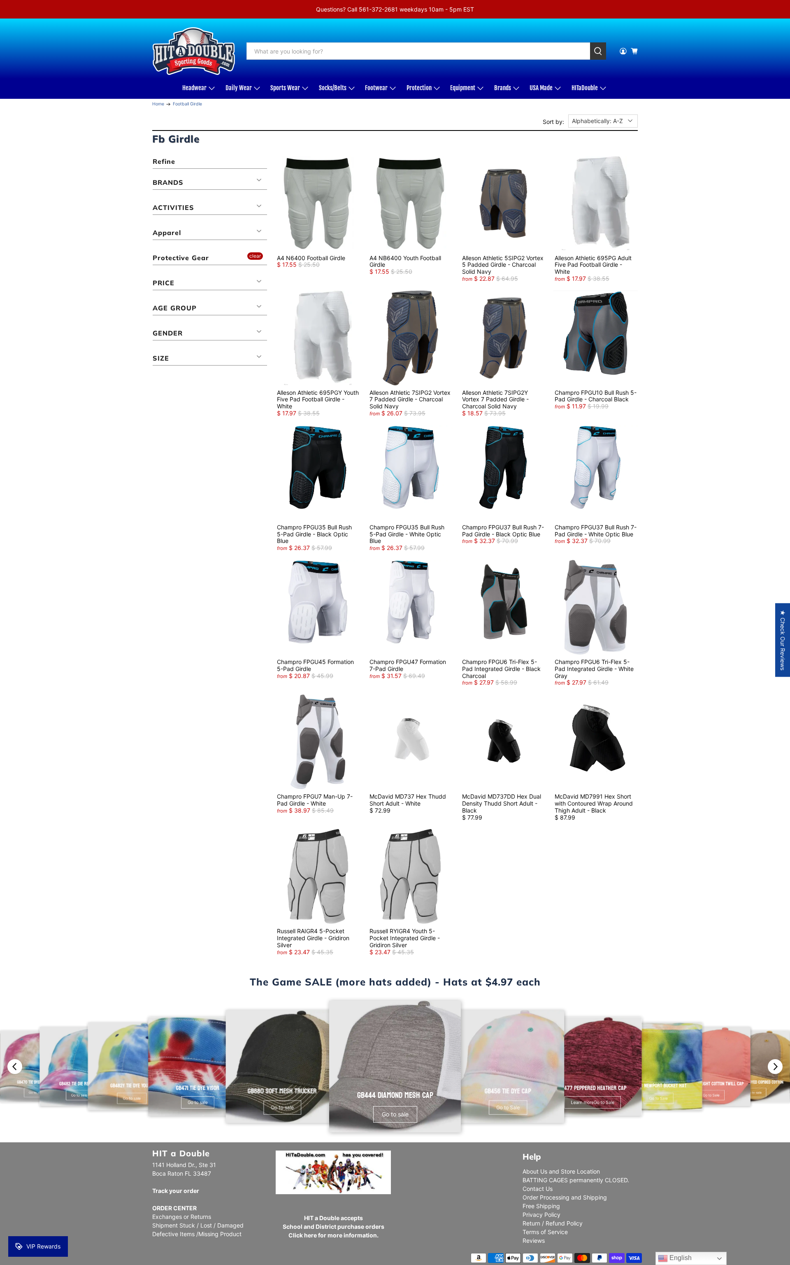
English (680, 1257)
